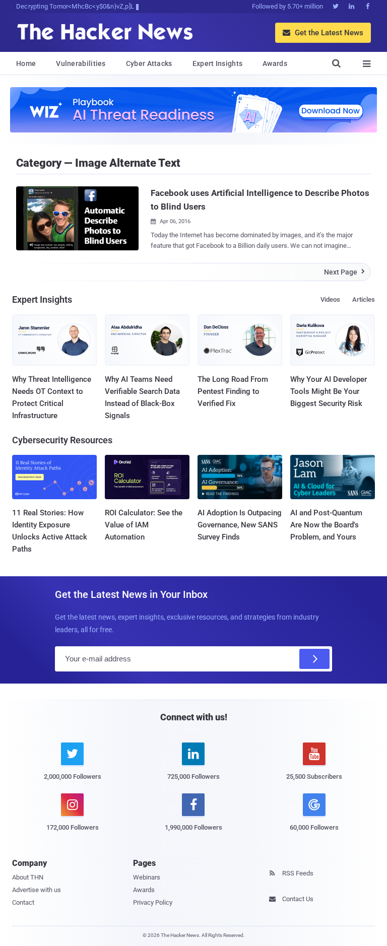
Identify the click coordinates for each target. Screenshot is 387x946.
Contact (23, 902)
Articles (363, 299)
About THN (27, 877)
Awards (275, 63)
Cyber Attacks (149, 63)
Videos (330, 299)
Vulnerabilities (81, 63)
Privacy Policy (152, 902)
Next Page (344, 272)
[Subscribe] (314, 659)
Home (26, 63)
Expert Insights (217, 63)
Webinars (146, 877)
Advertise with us (36, 890)
